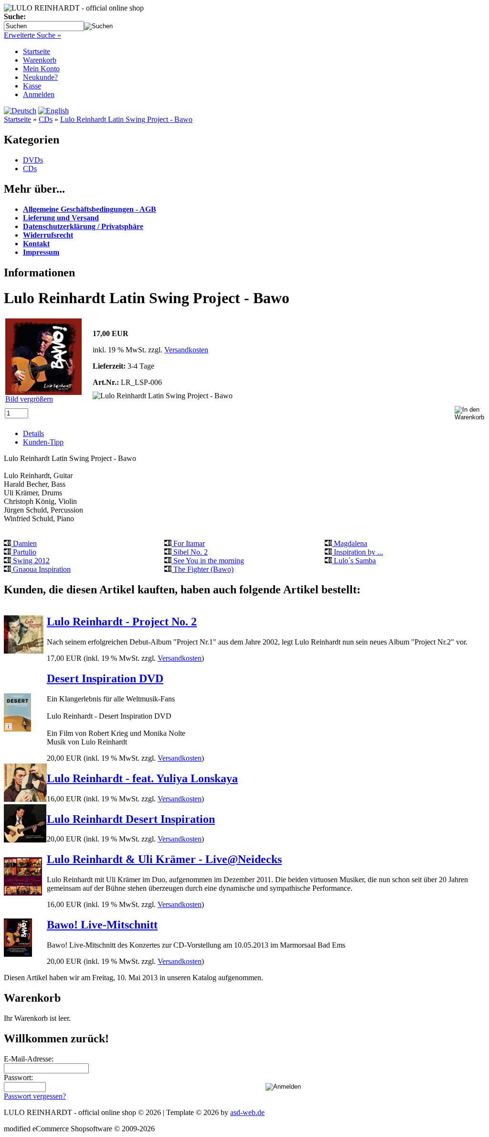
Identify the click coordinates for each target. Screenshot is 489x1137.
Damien (24, 543)
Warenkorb (39, 60)
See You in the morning (207, 561)
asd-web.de (247, 1112)
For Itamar (188, 543)
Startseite (36, 51)
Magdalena (349, 543)
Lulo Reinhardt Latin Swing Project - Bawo (126, 119)
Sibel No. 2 (189, 552)
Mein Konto (41, 69)
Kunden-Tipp (43, 442)
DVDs (33, 160)
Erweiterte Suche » (32, 35)
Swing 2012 (30, 561)
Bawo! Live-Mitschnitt (102, 924)
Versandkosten (186, 350)
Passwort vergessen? (35, 1096)
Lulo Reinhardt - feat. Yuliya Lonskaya (142, 778)
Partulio (23, 552)
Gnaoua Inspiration (41, 569)
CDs (46, 119)
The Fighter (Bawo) (202, 569)
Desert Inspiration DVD (105, 678)
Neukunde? (40, 77)
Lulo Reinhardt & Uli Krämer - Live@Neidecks (164, 859)
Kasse (32, 86)
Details (33, 433)
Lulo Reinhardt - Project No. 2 (122, 621)
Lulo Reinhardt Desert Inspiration (131, 819)
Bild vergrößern (29, 399)
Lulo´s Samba (354, 561)
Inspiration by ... (357, 552)
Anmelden (38, 94)
